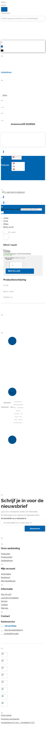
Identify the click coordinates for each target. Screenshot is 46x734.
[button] (18, 163)
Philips (5, 224)
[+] (24, 265)
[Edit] (2, 42)
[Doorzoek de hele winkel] (2, 212)
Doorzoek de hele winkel (10, 209)
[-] (7, 265)
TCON (5, 221)
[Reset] (4, 9)
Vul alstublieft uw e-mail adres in (13, 518)
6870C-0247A (8, 227)
